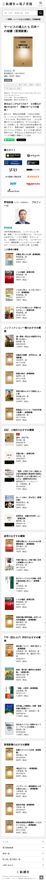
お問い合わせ (8, 865)
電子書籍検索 (8, 847)
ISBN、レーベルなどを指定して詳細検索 (24, 19)
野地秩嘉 (7, 70)
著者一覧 (6, 853)
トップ (5, 841)
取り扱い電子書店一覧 (11, 859)
